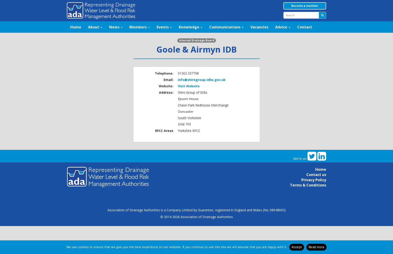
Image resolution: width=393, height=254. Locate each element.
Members (138, 27)
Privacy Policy (313, 179)
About (94, 27)
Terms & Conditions (308, 185)
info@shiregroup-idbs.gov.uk (202, 80)
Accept (297, 247)
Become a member (304, 6)
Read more (316, 247)
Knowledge (189, 27)
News (114, 27)
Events (163, 27)
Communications (225, 27)
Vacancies (259, 27)
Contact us (316, 174)
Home (75, 27)
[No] (387, 247)
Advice (281, 27)
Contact (304, 27)
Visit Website (189, 86)
